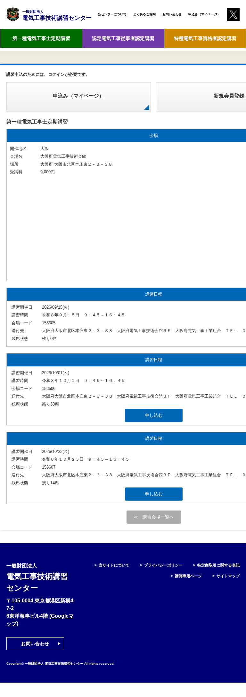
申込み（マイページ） (204, 14)
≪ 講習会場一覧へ (154, 516)
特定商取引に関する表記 (218, 565)
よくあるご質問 (144, 14)
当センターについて (112, 14)
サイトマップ (228, 576)
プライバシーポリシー (163, 565)
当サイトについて (114, 565)
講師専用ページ (188, 576)
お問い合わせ (172, 14)
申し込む (154, 415)
